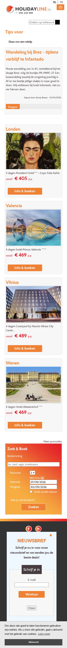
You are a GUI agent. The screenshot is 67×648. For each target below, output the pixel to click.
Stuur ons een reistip (20, 41)
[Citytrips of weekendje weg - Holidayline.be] (28, 9)
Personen (15, 472)
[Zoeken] (57, 22)
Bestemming (14, 456)
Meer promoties (52, 441)
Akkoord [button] (33, 642)
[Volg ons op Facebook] (28, 528)
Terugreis (15, 486)
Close (31, 608)
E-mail (32, 579)
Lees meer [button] (44, 633)
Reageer (13, 107)
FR (61, 2)
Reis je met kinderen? (23, 500)
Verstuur (31, 594)
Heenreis (15, 481)
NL (54, 2)
